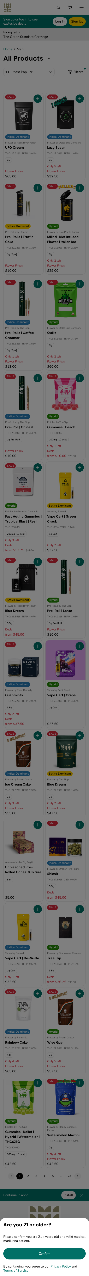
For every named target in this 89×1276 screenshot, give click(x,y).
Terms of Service (15, 1270)
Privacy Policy (61, 1266)
